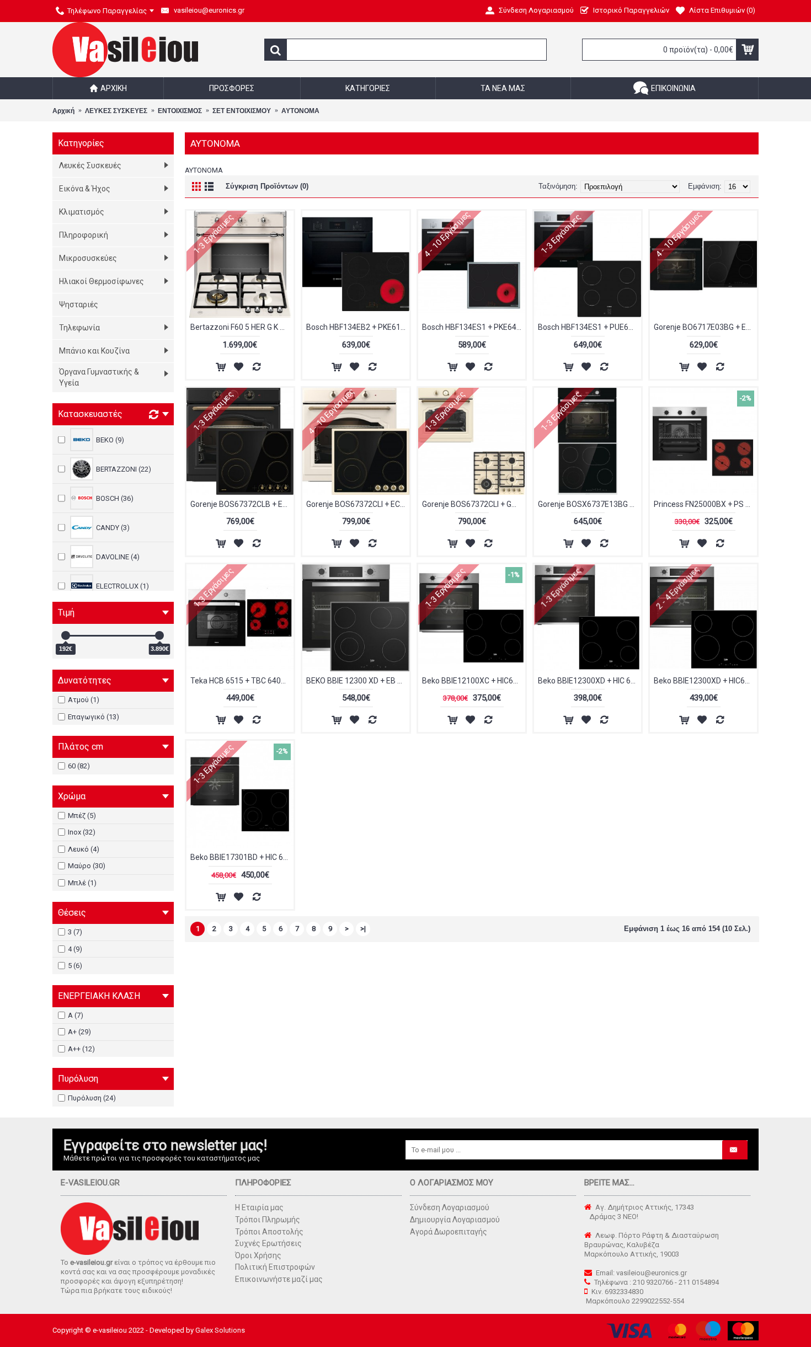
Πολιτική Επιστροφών (275, 1267)
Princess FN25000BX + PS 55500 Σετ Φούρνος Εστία (705, 504)
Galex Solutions (220, 1330)
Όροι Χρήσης (258, 1255)
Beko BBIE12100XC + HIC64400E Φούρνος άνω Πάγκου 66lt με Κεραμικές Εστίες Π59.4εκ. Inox (473, 680)
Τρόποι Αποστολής (269, 1231)
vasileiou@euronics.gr (651, 1273)
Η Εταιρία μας (259, 1207)
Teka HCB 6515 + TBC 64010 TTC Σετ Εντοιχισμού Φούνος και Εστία (242, 680)
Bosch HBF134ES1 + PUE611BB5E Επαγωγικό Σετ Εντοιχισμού (589, 327)
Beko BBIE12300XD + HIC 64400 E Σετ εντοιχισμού (589, 680)
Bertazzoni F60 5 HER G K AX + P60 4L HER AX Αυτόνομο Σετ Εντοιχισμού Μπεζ (242, 327)
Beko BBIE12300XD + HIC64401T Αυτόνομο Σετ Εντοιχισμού (705, 680)
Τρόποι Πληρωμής (267, 1219)
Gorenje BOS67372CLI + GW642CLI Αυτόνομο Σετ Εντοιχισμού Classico (473, 504)
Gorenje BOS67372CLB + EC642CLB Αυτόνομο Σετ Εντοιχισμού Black (242, 504)
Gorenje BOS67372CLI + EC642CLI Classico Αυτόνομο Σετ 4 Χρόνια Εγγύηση (357, 504)
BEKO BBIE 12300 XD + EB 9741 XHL (357, 680)
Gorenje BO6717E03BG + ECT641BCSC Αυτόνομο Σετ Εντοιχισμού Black (705, 327)
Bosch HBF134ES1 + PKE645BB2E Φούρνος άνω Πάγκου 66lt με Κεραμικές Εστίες (473, 327)
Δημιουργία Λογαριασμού (455, 1219)
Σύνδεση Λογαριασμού (449, 1207)
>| (363, 928)
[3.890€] (159, 635)
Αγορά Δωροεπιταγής (448, 1231)
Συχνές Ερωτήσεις (268, 1243)
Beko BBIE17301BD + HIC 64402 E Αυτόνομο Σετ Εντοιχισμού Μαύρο (242, 857)
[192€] (65, 635)
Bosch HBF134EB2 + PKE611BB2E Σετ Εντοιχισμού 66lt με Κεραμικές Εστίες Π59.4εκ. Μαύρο (357, 327)
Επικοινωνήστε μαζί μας (279, 1279)
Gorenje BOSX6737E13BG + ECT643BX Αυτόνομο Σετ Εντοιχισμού (589, 504)
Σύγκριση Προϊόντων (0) (267, 186)
